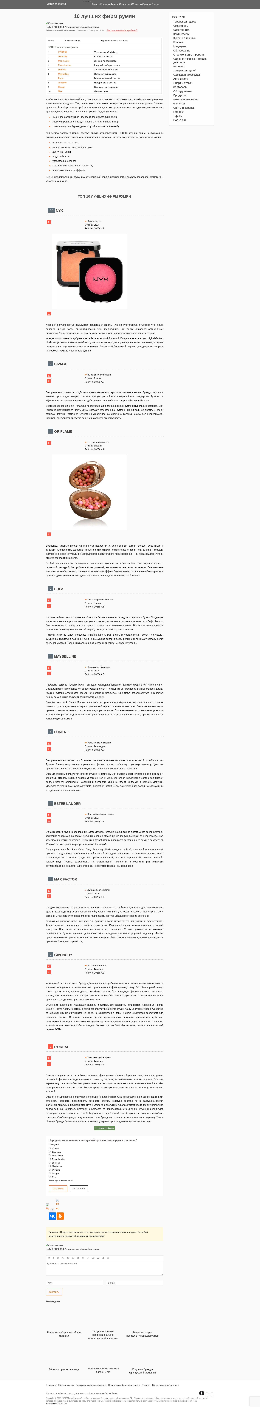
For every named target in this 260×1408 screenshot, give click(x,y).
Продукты (179, 95)
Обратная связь (66, 1385)
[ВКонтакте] (52, 1216)
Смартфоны (181, 25)
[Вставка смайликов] (83, 1258)
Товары (96, 4)
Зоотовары (180, 87)
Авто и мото (180, 78)
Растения (179, 66)
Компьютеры (181, 34)
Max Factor (63, 61)
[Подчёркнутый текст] (57, 1258)
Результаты (79, 1189)
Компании (105, 4)
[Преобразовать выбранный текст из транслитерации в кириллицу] (103, 1258)
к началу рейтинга (106, 1128)
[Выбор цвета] (88, 1258)
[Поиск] (209, 4)
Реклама (146, 1385)
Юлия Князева (55, 26)
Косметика (70, 30)
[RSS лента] (207, 1394)
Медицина (179, 46)
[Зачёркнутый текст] (62, 1258)
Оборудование (182, 91)
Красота (178, 42)
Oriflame (62, 82)
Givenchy (63, 56)
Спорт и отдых (182, 82)
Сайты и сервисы (184, 107)
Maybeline (56, 1166)
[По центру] (73, 1258)
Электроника (181, 29)
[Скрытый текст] (93, 1258)
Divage (61, 87)
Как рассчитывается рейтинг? (122, 30)
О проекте (51, 1385)
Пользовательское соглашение (91, 1385)
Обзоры (135, 4)
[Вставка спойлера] (108, 1258)
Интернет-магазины (185, 99)
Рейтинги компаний (54, 30)
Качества (56, 3)
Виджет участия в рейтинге (165, 1385)
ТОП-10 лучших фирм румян (63, 47)
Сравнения (124, 4)
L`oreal (55, 1148)
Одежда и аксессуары (187, 74)
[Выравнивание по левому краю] (68, 1258)
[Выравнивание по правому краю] (77, 1258)
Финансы (179, 103)
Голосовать (58, 1189)
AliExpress (145, 4)
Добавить (54, 1292)
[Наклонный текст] (53, 1258)
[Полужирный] (49, 1258)
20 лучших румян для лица (64, 1369)
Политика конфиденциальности (124, 1385)
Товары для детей (184, 70)
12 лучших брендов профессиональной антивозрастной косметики (103, 1334)
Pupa (60, 78)
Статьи (155, 4)
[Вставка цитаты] (98, 1258)
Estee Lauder (64, 65)
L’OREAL (62, 52)
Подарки (178, 111)
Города (114, 4)
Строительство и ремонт (188, 54)
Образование (181, 50)
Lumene (62, 69)
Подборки (179, 120)
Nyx (60, 91)
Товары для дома (184, 21)
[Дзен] (201, 1393)
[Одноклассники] (60, 1216)
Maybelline (63, 74)
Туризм (177, 116)
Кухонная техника (184, 38)
